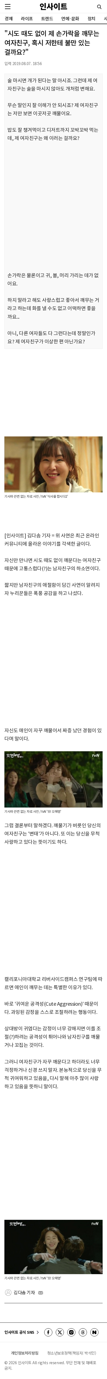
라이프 (27, 18)
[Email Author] (40, 1293)
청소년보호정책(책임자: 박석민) (71, 1353)
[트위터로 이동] (60, 1332)
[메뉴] (7, 6)
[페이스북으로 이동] (48, 1332)
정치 (91, 18)
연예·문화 (70, 18)
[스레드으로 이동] (83, 1332)
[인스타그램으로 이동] (71, 1332)
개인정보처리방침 (24, 1353)
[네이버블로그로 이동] (94, 1332)
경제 (9, 18)
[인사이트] (53, 6)
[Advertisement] (53, 206)
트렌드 (47, 18)
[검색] (99, 7)
